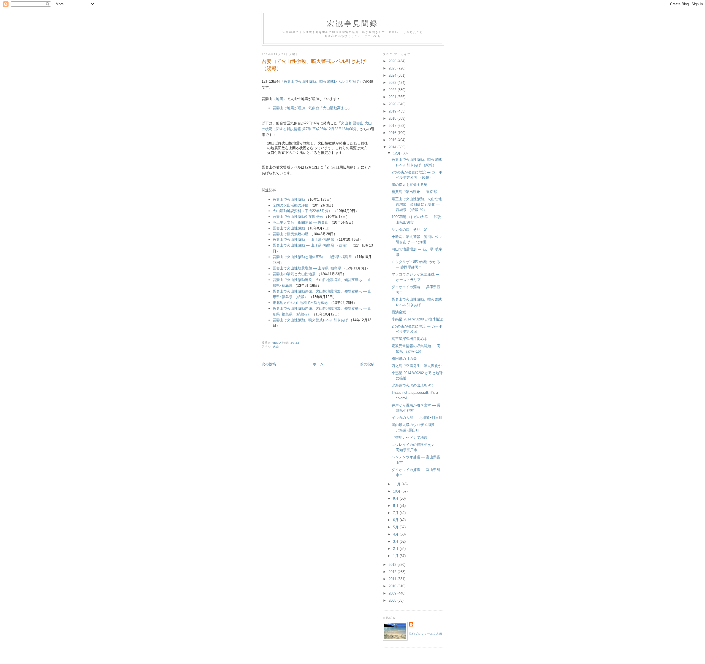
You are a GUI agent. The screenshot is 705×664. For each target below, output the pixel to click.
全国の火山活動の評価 (290, 205)
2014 (393, 147)
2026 (393, 61)
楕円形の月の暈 (404, 359)
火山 (276, 346)
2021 (393, 97)
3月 (396, 541)
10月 (397, 491)
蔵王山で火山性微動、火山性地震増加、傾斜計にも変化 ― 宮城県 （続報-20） (417, 204)
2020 (393, 104)
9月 (396, 498)
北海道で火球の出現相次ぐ (413, 385)
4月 (396, 534)
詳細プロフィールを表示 (425, 633)
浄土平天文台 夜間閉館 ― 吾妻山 (301, 222)
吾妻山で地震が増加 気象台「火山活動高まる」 (312, 108)
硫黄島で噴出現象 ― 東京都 (414, 192)
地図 (279, 99)
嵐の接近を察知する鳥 (409, 185)
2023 (393, 83)
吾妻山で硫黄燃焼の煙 (290, 234)
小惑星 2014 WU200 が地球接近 (417, 319)
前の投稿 (367, 364)
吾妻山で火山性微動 (289, 199)
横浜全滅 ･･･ (402, 312)
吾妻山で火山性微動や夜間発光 (298, 217)
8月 (396, 506)
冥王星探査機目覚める (409, 339)
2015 (393, 140)
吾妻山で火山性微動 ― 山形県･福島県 (303, 239)
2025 (393, 68)
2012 (393, 572)
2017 (393, 126)
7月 (396, 513)
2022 (393, 90)
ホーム (318, 364)
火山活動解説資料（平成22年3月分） (302, 211)
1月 (396, 556)
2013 (393, 565)
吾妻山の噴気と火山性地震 (294, 274)
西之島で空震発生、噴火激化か (417, 366)
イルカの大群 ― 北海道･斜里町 (417, 418)
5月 (396, 527)
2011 (393, 579)
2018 (393, 118)
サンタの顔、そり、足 (409, 229)
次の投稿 (269, 364)
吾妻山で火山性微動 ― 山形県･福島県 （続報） (312, 245)
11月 (397, 484)
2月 (396, 549)
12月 (397, 153)
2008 (393, 600)
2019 (393, 111)
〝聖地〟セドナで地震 (409, 437)
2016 (393, 133)
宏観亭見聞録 (352, 23)
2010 (393, 586)
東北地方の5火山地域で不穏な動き (300, 303)
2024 (393, 75)
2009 (393, 593)
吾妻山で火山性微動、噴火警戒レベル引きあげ (321, 81)
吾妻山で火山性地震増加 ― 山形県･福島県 (307, 268)
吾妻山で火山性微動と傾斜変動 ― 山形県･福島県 (312, 257)
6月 (396, 520)
